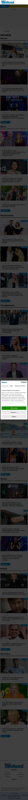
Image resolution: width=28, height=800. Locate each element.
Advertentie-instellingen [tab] (20, 385)
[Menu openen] (20, 2)
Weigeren (14, 416)
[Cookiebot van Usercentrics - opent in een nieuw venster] (21, 382)
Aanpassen (13, 412)
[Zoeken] (26, 2)
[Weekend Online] (7, 2)
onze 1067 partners (9, 392)
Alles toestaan (14, 408)
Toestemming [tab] (4, 385)
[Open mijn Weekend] (23, 2)
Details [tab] (11, 385)
